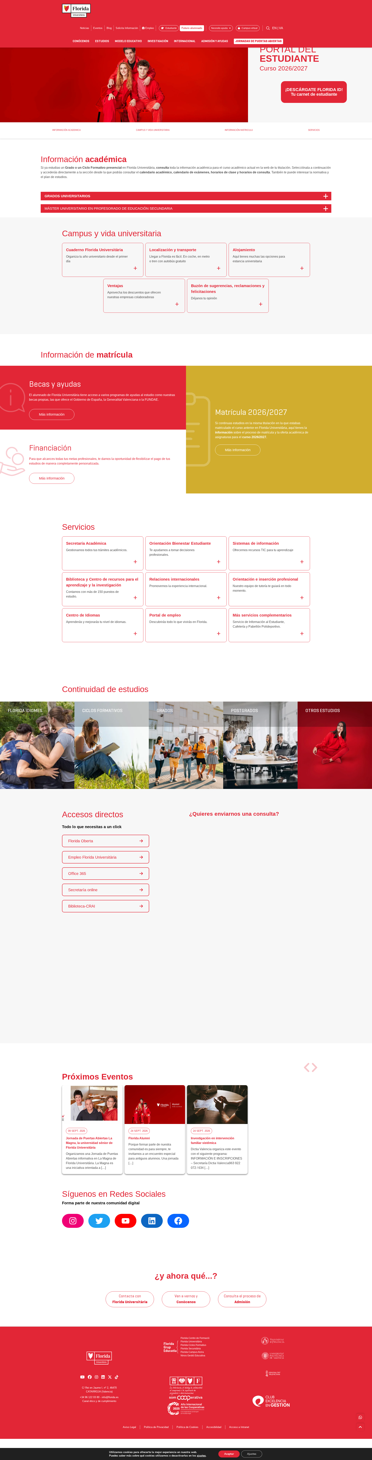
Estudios (102, 41)
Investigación (158, 41)
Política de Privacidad (156, 1427)
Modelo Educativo (128, 41)
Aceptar (229, 1454)
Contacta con (129, 1299)
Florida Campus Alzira (192, 1352)
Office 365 (77, 873)
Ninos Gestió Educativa (193, 1355)
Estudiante (171, 28)
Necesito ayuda (219, 28)
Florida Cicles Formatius (193, 1345)
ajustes (201, 1455)
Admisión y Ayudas (214, 41)
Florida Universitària (191, 1341)
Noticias (84, 28)
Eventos (97, 28)
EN (274, 28)
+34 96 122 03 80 (89, 1397)
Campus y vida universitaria (153, 130)
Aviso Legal (129, 1427)
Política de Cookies (187, 1427)
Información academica (66, 130)
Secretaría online (82, 890)
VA (281, 28)
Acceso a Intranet (239, 1427)
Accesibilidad (213, 1427)
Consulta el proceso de (242, 1299)
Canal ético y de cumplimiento (99, 1400)
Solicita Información (127, 28)
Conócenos (81, 41)
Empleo (149, 28)
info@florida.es (110, 1397)
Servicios (314, 130)
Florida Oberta (80, 841)
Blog (109, 28)
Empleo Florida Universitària (92, 857)
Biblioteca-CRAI (81, 906)
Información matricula (239, 130)
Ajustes (251, 1454)
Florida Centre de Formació (195, 1338)
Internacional (184, 41)
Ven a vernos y (186, 1299)
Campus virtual (249, 28)
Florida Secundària (191, 1348)
